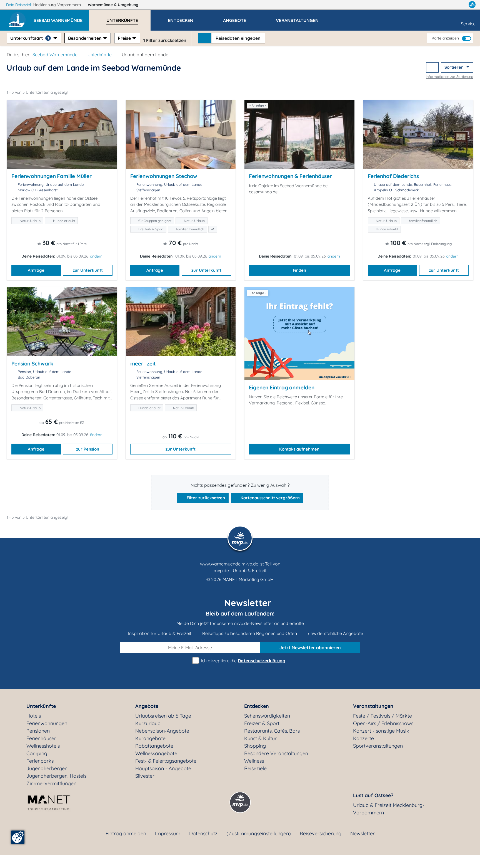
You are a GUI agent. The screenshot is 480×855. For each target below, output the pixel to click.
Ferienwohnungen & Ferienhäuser (290, 176)
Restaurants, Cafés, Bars (272, 731)
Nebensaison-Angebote (162, 731)
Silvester (144, 776)
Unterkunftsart (29, 38)
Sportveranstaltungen (378, 746)
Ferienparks (40, 761)
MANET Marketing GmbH (248, 579)
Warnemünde (113, 4)
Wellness (254, 761)
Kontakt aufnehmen (299, 449)
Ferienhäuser (41, 738)
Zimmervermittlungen (51, 783)
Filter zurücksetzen (205, 497)
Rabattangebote (154, 746)
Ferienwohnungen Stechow (164, 176)
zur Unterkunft (88, 270)
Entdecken (256, 706)
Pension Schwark (32, 363)
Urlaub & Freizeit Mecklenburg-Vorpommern (388, 809)
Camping (36, 753)
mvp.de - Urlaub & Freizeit (240, 570)
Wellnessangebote (156, 753)
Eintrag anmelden (126, 833)
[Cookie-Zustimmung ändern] (17, 837)
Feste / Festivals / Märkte (382, 716)
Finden (299, 270)
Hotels (33, 716)
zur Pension (87, 449)
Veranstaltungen (373, 706)
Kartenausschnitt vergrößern (269, 497)
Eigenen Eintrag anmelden (281, 387)
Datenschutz (203, 833)
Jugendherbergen (47, 768)
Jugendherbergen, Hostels (56, 776)
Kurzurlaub (148, 723)
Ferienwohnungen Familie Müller (51, 176)
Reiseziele (255, 768)
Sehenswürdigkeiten (267, 716)
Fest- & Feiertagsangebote (165, 761)
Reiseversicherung (320, 833)
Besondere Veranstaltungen (276, 753)
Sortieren (454, 67)
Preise (124, 38)
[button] (61, 18)
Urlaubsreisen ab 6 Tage (163, 716)
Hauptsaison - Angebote (163, 768)
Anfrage (36, 270)
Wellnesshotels (43, 746)
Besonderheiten (85, 38)
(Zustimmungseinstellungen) (258, 833)
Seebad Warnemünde (55, 54)
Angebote (146, 706)
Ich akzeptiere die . (243, 660)
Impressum (167, 833)
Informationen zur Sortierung (449, 76)
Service (468, 23)
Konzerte (363, 738)
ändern (96, 256)
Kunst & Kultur (260, 738)
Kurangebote (150, 738)
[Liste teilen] (432, 67)
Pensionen (38, 731)
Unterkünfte (100, 54)
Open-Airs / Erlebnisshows (383, 723)
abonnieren (310, 647)
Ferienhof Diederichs (393, 176)
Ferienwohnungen (46, 723)
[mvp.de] (472, 4)
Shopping (255, 746)
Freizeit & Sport (261, 723)
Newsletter (362, 833)
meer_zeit (143, 363)
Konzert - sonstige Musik (381, 731)
